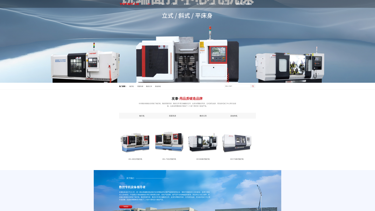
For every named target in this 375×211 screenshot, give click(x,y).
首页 (149, 4)
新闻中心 (187, 4)
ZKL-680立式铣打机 (135, 159)
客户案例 (200, 4)
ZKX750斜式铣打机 (237, 159)
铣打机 (131, 86)
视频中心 (212, 4)
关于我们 (161, 4)
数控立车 (149, 86)
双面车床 (140, 86)
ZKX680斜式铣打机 (203, 159)
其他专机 (158, 86)
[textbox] (237, 86)
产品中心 (174, 4)
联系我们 (225, 4)
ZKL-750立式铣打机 (169, 159)
